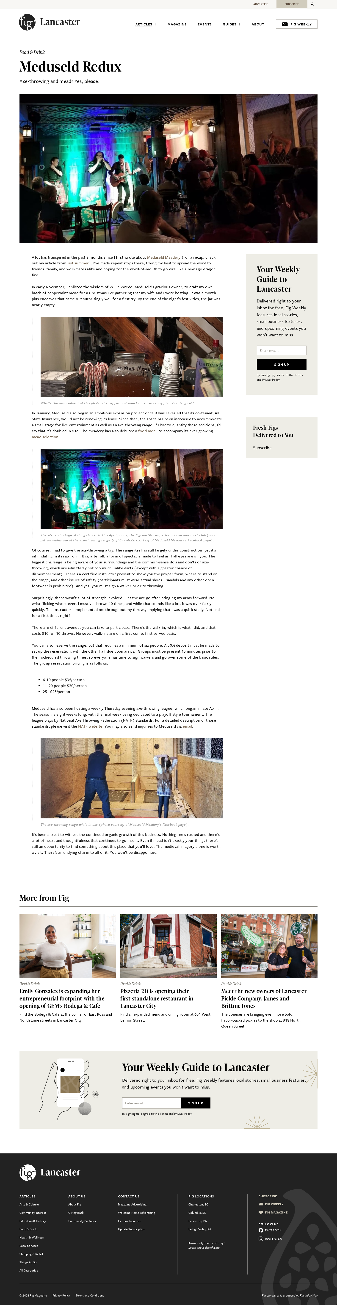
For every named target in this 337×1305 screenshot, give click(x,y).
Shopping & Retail (31, 1254)
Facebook (273, 1230)
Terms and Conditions (90, 1295)
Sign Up (281, 364)
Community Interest (32, 1212)
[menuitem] (146, 24)
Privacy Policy (61, 1295)
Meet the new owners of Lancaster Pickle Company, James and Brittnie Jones (264, 998)
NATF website (90, 726)
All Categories (28, 1270)
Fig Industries (309, 1295)
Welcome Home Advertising (136, 1212)
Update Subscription (131, 1229)
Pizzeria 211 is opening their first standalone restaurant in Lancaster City (156, 998)
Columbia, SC (197, 1212)
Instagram (273, 1239)
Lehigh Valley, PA (199, 1229)
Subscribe (262, 447)
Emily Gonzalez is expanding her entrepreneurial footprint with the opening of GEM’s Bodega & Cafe (62, 998)
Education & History (32, 1221)
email (187, 726)
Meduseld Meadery (163, 257)
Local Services (28, 1245)
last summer (78, 263)
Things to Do (27, 1262)
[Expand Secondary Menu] (312, 4)
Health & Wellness (31, 1237)
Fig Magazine (276, 1212)
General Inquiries (129, 1221)
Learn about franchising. (204, 1247)
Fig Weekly (274, 1204)
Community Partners (82, 1221)
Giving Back (75, 1212)
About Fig (74, 1204)
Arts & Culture (29, 1204)
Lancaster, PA (197, 1221)
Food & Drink (28, 1229)
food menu (147, 431)
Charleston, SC (198, 1204)
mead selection (45, 437)
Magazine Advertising (132, 1204)
